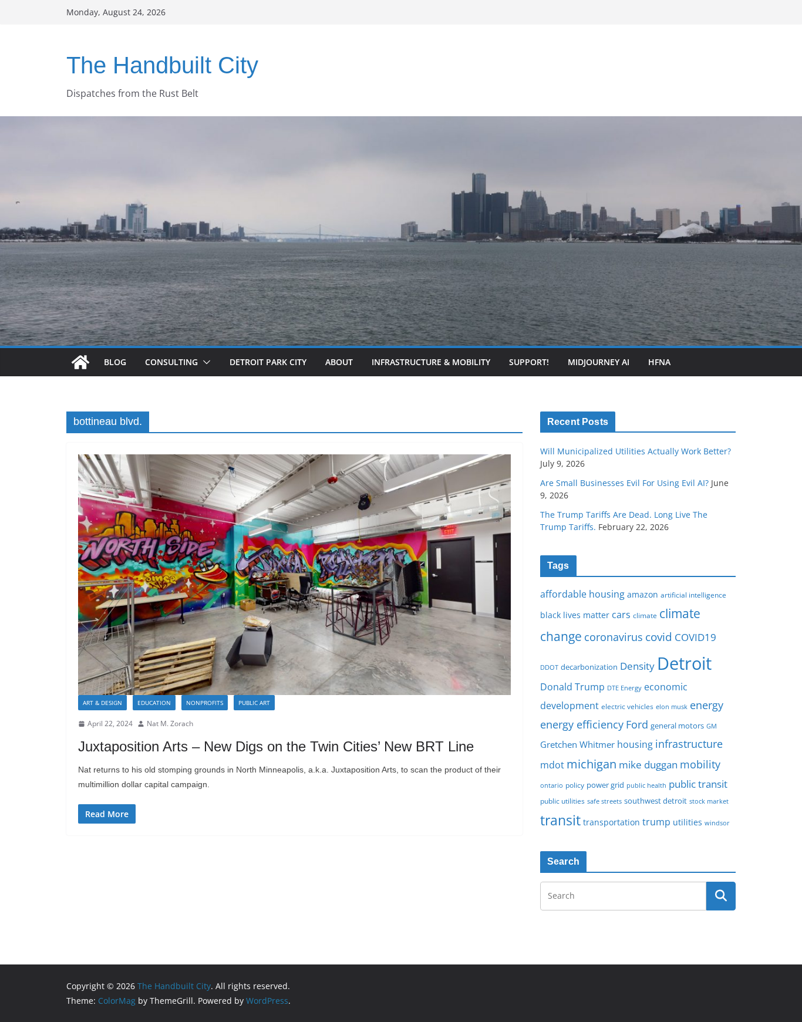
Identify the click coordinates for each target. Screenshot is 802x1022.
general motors (677, 725)
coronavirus (613, 637)
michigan (591, 763)
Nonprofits (204, 703)
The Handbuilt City (162, 65)
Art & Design (102, 703)
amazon (642, 594)
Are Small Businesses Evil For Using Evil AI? (624, 482)
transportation (611, 822)
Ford (637, 724)
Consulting (171, 361)
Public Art (254, 703)
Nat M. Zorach (170, 723)
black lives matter (574, 614)
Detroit (684, 663)
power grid (605, 785)
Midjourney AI (598, 361)
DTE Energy (624, 688)
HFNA (659, 361)
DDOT (549, 667)
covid (658, 637)
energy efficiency (582, 724)
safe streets (604, 801)
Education (154, 703)
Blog (115, 361)
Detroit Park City (268, 361)
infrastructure (689, 744)
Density (637, 666)
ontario (551, 785)
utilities (687, 822)
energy (706, 705)
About (339, 361)
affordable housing (582, 594)
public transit (698, 784)
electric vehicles (627, 706)
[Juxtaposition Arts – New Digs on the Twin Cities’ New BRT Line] (294, 574)
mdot (552, 764)
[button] (204, 362)
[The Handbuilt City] (401, 124)
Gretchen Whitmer (577, 744)
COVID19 (695, 637)
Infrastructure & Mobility (431, 361)
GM (711, 726)
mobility (700, 764)
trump (656, 821)
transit (560, 820)
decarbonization (589, 667)
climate (645, 615)
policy (574, 785)
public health (646, 785)
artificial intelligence (693, 594)
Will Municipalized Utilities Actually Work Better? (635, 451)
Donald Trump (572, 686)
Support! (529, 361)
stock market (709, 801)
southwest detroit (655, 800)
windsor (717, 822)
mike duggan (648, 764)
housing (635, 744)
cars (621, 614)
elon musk (672, 706)
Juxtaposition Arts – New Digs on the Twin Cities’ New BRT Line (276, 746)
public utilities (562, 800)
